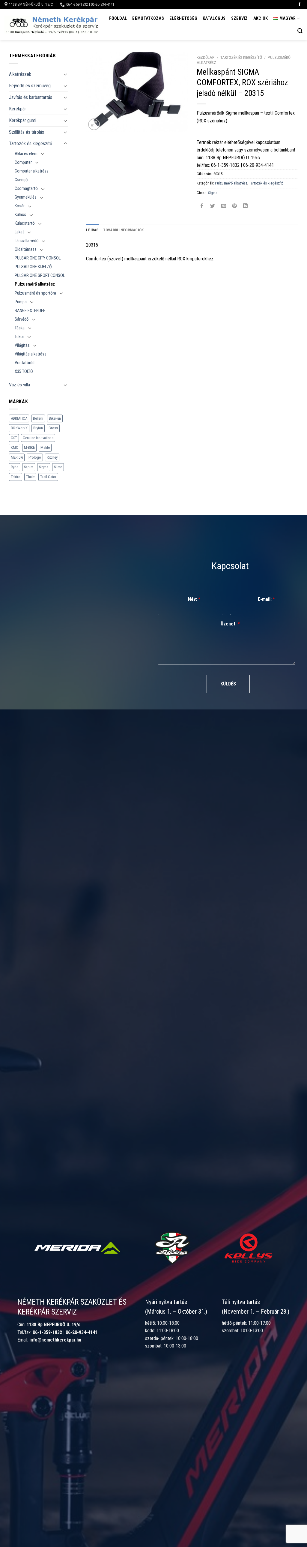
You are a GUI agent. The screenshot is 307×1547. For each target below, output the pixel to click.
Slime (58, 467)
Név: (194, 599)
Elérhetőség (183, 18)
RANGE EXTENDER (30, 310)
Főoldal (118, 18)
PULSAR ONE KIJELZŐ (33, 266)
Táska (20, 328)
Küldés (228, 684)
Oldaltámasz (26, 249)
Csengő (21, 179)
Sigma (43, 467)
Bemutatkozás (148, 18)
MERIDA (17, 457)
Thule (30, 477)
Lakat (19, 232)
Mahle (45, 447)
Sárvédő (21, 319)
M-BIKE (29, 447)
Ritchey (52, 457)
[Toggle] (65, 74)
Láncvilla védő (26, 240)
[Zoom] (94, 124)
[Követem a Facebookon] (299, 4)
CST (14, 438)
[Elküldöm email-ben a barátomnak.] (223, 206)
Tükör (19, 336)
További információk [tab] (123, 230)
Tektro (15, 477)
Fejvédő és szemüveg (30, 85)
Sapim (28, 467)
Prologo (34, 457)
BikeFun (55, 418)
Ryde (14, 467)
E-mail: (266, 599)
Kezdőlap (206, 57)
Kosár (20, 205)
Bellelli (38, 418)
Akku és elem (26, 153)
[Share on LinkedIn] (245, 206)
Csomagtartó (26, 188)
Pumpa (21, 301)
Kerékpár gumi (22, 120)
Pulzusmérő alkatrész (35, 284)
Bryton (38, 428)
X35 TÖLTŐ (24, 371)
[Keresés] (300, 31)
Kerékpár (17, 109)
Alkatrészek (20, 74)
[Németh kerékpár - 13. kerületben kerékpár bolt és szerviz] (51, 25)
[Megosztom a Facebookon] (202, 206)
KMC (14, 447)
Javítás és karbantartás (30, 97)
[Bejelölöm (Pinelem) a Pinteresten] (234, 206)
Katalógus (214, 18)
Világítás (22, 345)
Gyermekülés (26, 197)
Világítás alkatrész (30, 354)
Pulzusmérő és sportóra (35, 293)
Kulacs (20, 214)
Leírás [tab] (92, 230)
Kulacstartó (25, 223)
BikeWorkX (19, 428)
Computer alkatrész (32, 171)
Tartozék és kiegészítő (30, 143)
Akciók (260, 18)
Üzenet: (230, 624)
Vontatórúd (24, 362)
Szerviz (239, 18)
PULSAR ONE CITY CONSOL (38, 258)
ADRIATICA (19, 418)
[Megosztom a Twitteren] (213, 206)
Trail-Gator (48, 477)
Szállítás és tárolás (26, 132)
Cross (53, 428)
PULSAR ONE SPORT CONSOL (40, 275)
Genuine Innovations (38, 438)
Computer (23, 162)
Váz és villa (19, 385)
